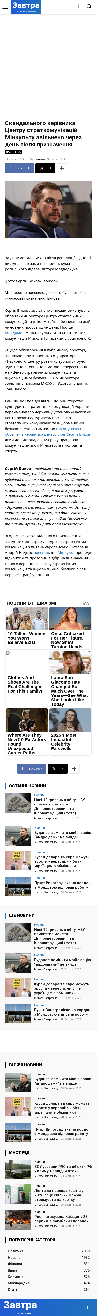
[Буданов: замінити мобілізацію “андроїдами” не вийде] (18, 836)
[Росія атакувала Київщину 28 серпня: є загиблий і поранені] (18, 1220)
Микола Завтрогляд (45, 818)
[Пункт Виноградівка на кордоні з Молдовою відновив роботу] (18, 886)
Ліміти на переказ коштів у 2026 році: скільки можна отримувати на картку (58, 1195)
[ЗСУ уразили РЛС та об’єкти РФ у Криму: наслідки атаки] (18, 1170)
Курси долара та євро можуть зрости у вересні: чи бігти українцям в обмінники (61, 861)
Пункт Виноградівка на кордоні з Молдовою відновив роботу (63, 885)
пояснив (41, 552)
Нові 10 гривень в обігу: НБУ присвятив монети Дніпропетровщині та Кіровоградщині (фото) (59, 806)
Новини (39, 794)
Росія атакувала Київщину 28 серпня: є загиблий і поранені (62, 1218)
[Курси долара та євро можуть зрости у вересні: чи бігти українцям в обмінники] (18, 860)
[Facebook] (78, 6)
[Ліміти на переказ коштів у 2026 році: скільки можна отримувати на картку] (18, 1194)
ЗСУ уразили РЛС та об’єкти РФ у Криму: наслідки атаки (63, 1168)
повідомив (15, 332)
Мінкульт (66, 552)
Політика (13, 151)
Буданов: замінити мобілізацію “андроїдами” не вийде (62, 834)
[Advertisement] (48, 65)
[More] (62, 168)
